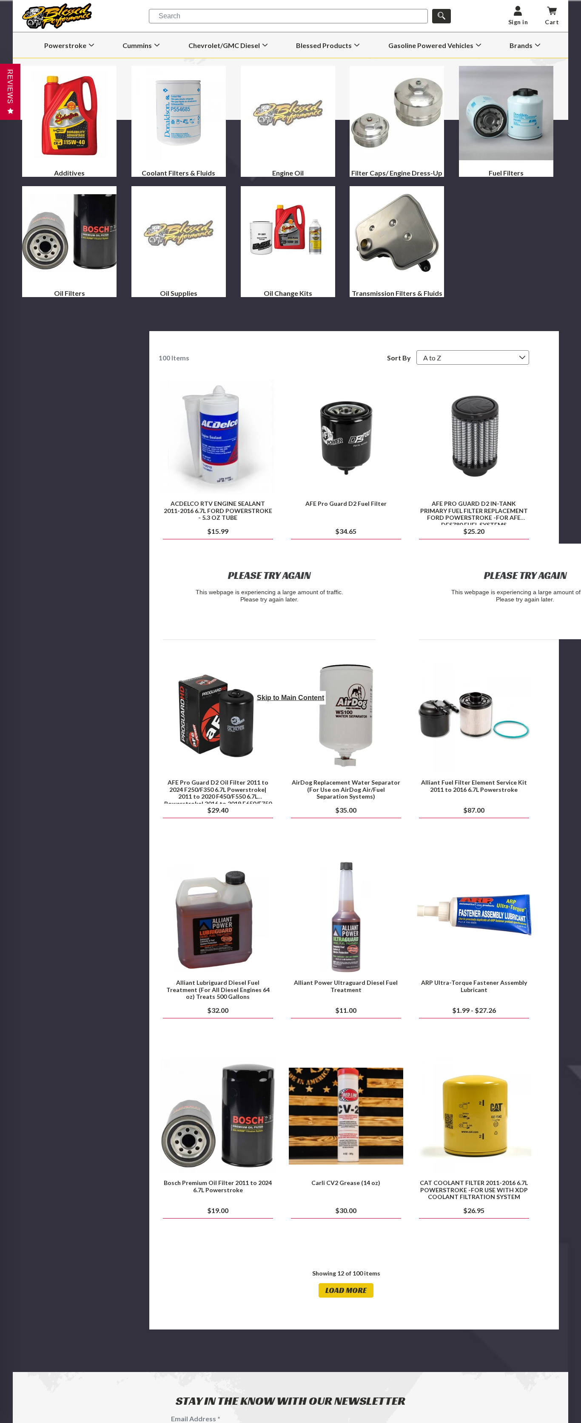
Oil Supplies (178, 293)
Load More (346, 1290)
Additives (69, 173)
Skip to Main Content (290, 697)
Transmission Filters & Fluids (397, 293)
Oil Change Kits (288, 293)
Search (169, 16)
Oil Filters (69, 293)
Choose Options (474, 916)
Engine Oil (288, 173)
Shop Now (218, 437)
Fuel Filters (506, 173)
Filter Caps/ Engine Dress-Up (396, 173)
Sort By (399, 358)
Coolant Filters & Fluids (178, 173)
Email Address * (195, 1418)
